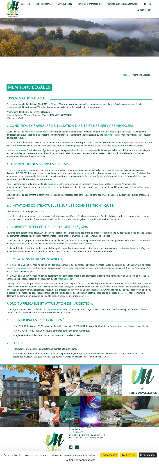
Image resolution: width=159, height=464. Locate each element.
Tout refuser (129, 455)
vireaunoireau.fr (14, 107)
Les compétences (44, 4)
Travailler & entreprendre (89, 4)
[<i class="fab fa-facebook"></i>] (144, 4)
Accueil (126, 75)
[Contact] (149, 4)
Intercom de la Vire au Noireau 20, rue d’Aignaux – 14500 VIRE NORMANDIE (83, 426)
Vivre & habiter (65, 4)
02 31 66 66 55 (76, 432)
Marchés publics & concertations (123, 4)
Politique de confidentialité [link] (80, 460)
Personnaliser (147, 455)
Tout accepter (109, 455)
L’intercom (26, 4)
